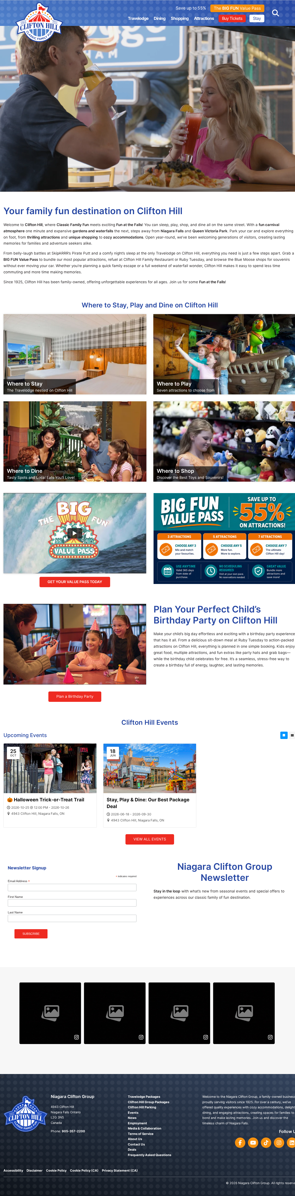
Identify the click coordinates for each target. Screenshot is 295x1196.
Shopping (180, 18)
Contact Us (136, 1144)
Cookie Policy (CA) (84, 1170)
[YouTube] (253, 1142)
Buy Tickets (232, 18)
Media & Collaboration (144, 1128)
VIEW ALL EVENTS (149, 839)
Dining (159, 18)
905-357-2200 (73, 1131)
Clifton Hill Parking (142, 1107)
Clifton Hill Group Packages (148, 1102)
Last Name (15, 912)
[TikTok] (266, 1142)
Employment (137, 1123)
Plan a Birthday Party (74, 696)
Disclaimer (35, 1170)
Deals (132, 1149)
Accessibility (13, 1170)
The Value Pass (237, 8)
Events (133, 1112)
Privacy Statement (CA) (120, 1170)
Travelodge (138, 18)
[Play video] (74, 533)
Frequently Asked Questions (149, 1155)
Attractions (204, 18)
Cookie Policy (56, 1170)
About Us (135, 1139)
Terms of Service (141, 1134)
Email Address (19, 881)
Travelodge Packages (144, 1096)
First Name (15, 897)
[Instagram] (279, 1142)
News (132, 1118)
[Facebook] (240, 1142)
